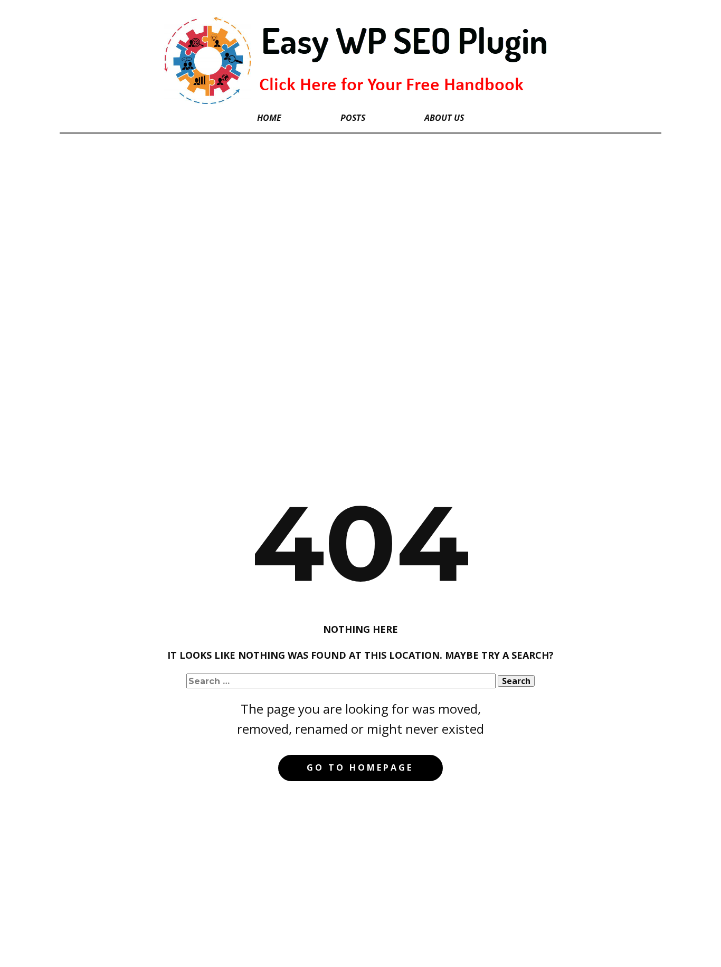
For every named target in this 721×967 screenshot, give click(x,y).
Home (269, 118)
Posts (352, 118)
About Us (444, 118)
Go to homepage (360, 767)
